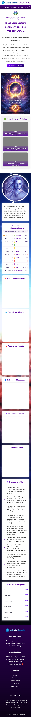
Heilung (26, 7)
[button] (29, 7)
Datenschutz (15, 707)
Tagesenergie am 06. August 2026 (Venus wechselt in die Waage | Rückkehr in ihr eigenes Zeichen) (16, 509)
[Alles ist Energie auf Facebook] (20, 3)
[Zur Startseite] (15, 630)
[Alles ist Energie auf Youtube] (29, 3)
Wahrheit (20, 7)
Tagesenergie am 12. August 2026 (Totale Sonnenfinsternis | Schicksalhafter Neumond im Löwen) (16, 490)
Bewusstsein (13, 7)
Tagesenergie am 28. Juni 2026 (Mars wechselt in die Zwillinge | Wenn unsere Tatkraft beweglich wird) (17, 564)
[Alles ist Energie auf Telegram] (26, 3)
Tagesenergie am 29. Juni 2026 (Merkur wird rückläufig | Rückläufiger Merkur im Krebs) (16, 556)
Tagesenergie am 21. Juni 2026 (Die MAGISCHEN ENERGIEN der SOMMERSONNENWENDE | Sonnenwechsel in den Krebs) (17, 573)
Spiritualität (7, 606)
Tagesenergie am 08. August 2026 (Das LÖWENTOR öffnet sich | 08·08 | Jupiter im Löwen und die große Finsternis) (16, 499)
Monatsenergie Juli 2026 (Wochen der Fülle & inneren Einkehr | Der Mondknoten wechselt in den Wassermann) (16, 548)
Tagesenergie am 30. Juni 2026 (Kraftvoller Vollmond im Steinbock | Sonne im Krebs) (16, 539)
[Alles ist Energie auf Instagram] (23, 3)
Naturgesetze (8, 601)
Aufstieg (7, 7)
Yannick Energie (17, 646)
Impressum (20, 705)
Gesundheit (7, 595)
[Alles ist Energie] (10, 2)
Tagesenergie (8, 612)
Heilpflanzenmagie (19, 643)
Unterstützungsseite (14, 664)
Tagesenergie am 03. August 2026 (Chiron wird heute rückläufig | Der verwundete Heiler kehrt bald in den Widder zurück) (16, 519)
